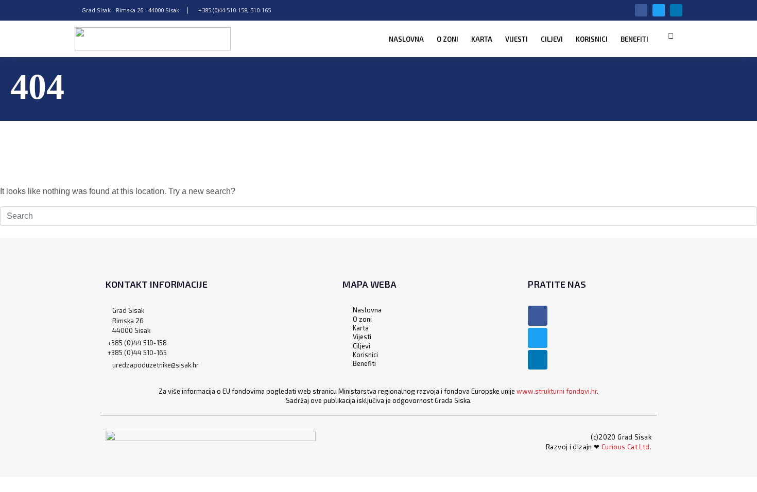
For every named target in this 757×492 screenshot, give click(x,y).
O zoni (447, 39)
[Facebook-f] (641, 10)
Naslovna (406, 39)
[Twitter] (658, 10)
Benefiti (634, 39)
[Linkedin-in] (676, 10)
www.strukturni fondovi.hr (557, 391)
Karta (481, 39)
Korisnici (592, 39)
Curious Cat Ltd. (626, 447)
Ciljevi (552, 39)
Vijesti (516, 39)
